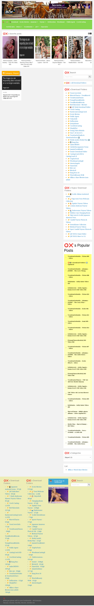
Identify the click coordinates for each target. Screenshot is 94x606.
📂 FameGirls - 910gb (37, 566)
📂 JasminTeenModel (75, 149)
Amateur (34, 22)
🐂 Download (13, 22)
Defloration (52, 22)
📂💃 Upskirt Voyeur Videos (78, 203)
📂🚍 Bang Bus (73, 142)
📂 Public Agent (73, 116)
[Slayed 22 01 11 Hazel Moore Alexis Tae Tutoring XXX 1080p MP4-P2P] (11, 83)
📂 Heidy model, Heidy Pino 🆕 (79, 140)
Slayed (5, 92)
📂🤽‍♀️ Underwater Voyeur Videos (79, 210)
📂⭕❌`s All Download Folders (75, 83)
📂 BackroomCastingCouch (77, 112)
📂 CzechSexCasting (75, 126)
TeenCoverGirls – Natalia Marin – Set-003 (76, 61)
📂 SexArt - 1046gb (36, 562)
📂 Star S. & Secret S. (75, 133)
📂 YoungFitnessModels (76, 100)
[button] (4, 22)
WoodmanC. (61, 22)
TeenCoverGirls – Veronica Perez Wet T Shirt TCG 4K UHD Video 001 (26, 63)
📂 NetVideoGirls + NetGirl (77, 105)
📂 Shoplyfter (73, 128)
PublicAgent (71, 22)
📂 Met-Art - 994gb (13, 571)
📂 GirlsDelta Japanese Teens (78, 147)
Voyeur (42, 22)
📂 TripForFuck (73, 159)
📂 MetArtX (72, 170)
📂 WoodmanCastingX (75, 161)
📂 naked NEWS (73, 144)
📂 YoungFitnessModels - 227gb (12, 543)
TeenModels (28, 27)
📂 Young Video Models (76, 130)
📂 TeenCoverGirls (74, 93)
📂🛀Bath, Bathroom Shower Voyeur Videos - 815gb (13, 498)
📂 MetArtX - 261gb (36, 564)
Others (18, 27)
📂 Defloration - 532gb (15, 580)
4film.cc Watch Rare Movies (77, 470)
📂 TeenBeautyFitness (75, 98)
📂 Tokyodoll (72, 119)
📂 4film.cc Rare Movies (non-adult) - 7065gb (12, 590)
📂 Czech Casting (74, 109)
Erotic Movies (24, 22)
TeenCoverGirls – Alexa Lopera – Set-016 (43, 61)
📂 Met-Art (72, 168)
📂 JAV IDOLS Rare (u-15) (77, 236)
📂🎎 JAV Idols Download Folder (79, 107)
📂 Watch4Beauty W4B (76, 175)
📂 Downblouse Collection (77, 224)
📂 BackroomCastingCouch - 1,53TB (14, 515)
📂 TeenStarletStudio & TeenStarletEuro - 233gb (13, 576)
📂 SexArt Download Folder (77, 152)
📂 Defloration (73, 121)
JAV (36, 27)
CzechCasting (81, 22)
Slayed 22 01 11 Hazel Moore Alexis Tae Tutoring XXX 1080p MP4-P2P (11, 96)
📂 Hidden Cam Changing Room (79, 213)
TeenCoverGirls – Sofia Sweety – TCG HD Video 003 (10, 62)
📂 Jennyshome (73, 123)
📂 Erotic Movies (74, 114)
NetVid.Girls (10, 27)
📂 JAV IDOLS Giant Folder (77, 234)
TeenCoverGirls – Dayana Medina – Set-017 (59, 62)
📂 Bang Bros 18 (73, 173)
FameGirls (44, 27)
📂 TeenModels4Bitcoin (76, 102)
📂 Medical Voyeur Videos (77, 227)
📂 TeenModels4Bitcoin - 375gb (12, 536)
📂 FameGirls (72, 166)
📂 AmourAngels (74, 163)
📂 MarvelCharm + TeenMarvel (79, 95)
